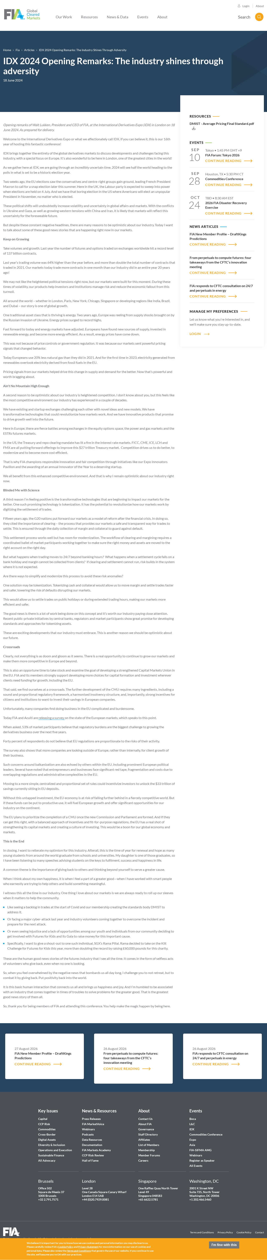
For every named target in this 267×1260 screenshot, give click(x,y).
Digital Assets (47, 1139)
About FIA (145, 1124)
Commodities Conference (205, 1134)
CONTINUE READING (223, 161)
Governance (146, 1129)
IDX (191, 1129)
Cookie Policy (244, 1232)
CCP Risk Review (93, 1155)
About (260, 6)
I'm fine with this (224, 1245)
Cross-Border (47, 1134)
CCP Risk (44, 1124)
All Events (195, 1165)
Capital (42, 1119)
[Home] (22, 13)
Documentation (92, 1145)
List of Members (148, 1145)
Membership (146, 1150)
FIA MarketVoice (93, 1124)
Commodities (46, 1129)
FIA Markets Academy (96, 1150)
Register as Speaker (202, 1160)
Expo (192, 1139)
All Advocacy (46, 1160)
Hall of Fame (90, 1160)
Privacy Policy (225, 1232)
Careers (143, 1160)
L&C (192, 1124)
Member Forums (149, 1155)
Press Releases (91, 1119)
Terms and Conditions (202, 1232)
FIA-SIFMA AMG (200, 1150)
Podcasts (88, 1134)
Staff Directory (148, 1134)
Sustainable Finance (51, 1155)
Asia (192, 1145)
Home (7, 50)
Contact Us (145, 1119)
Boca (192, 1119)
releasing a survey (52, 718)
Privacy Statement (88, 1247)
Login (245, 6)
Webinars (88, 1129)
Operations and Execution (55, 1150)
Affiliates (144, 1139)
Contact (259, 1232)
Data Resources (92, 1139)
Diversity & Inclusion (51, 1145)
